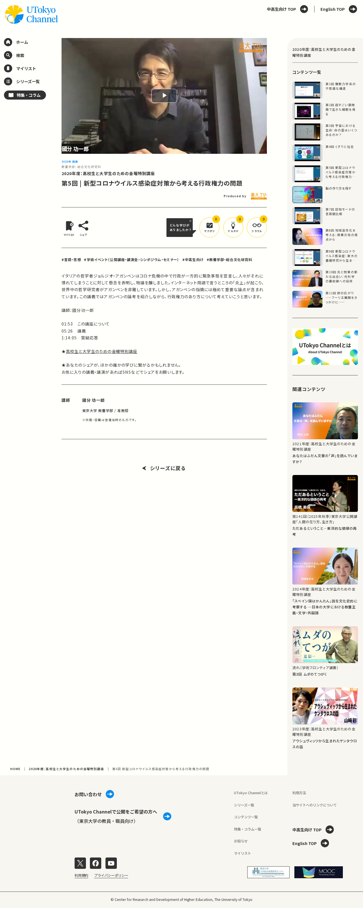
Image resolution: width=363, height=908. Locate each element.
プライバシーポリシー (111, 875)
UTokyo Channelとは (251, 792)
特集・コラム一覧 (247, 829)
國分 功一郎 (93, 400)
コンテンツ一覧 (246, 816)
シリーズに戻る (168, 468)
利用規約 (81, 875)
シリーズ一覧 (244, 805)
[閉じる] (191, 220)
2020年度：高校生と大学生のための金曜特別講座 (108, 173)
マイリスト (242, 853)
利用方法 (299, 792)
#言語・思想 (71, 259)
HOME (15, 769)
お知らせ (241, 841)
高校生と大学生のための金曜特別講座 (101, 351)
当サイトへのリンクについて (314, 805)
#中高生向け (193, 259)
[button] (209, 227)
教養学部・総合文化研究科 (82, 167)
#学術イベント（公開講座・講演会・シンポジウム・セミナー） (131, 259)
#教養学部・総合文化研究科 (229, 259)
